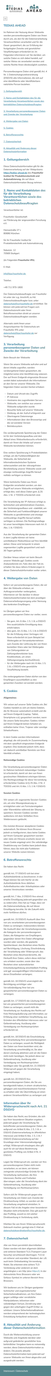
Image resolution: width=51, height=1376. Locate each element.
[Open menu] (5, 18)
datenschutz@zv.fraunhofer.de (18, 303)
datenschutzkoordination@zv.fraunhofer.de (24, 1230)
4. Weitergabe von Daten (16, 121)
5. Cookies (8, 128)
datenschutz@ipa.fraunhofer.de (19, 333)
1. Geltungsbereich (13, 91)
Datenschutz (22, 1370)
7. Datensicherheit (12, 141)
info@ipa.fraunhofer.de (15, 273)
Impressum (9, 1370)
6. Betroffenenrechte (13, 134)
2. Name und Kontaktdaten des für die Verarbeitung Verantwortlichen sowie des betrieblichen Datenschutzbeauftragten (24, 101)
